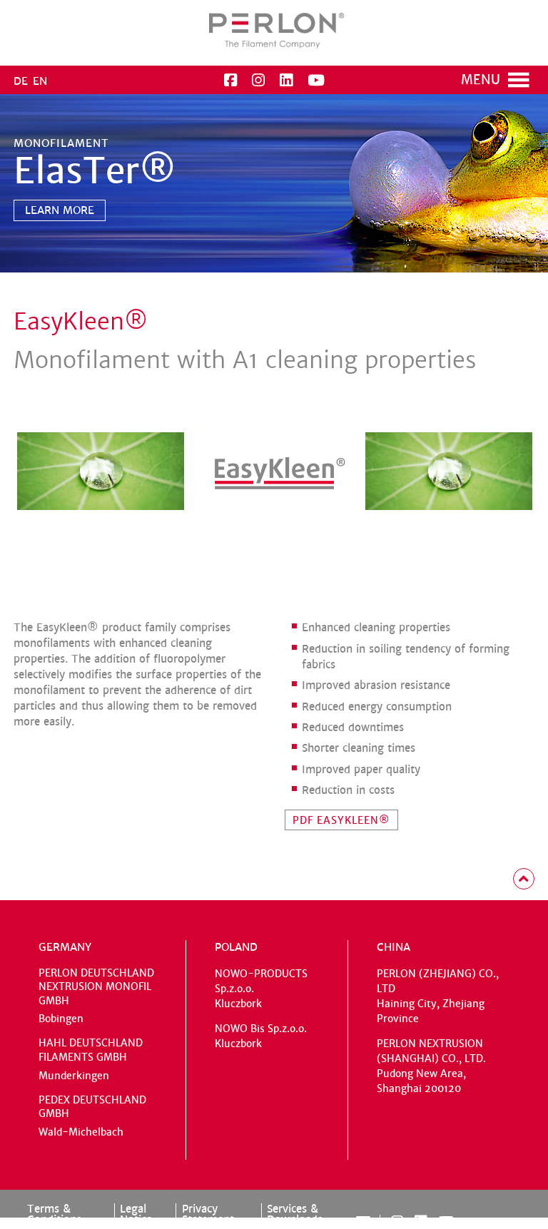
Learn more (59, 210)
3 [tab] (280, 267)
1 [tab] (245, 267)
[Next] (25, 255)
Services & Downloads (295, 1214)
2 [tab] (262, 267)
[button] (480, 80)
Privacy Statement (208, 1214)
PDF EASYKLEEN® (341, 820)
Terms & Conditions (54, 1214)
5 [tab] (314, 267)
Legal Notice (136, 1214)
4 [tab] (297, 267)
